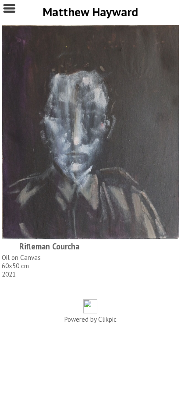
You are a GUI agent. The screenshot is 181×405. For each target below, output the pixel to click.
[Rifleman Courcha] (90, 132)
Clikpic (107, 319)
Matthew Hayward (90, 12)
